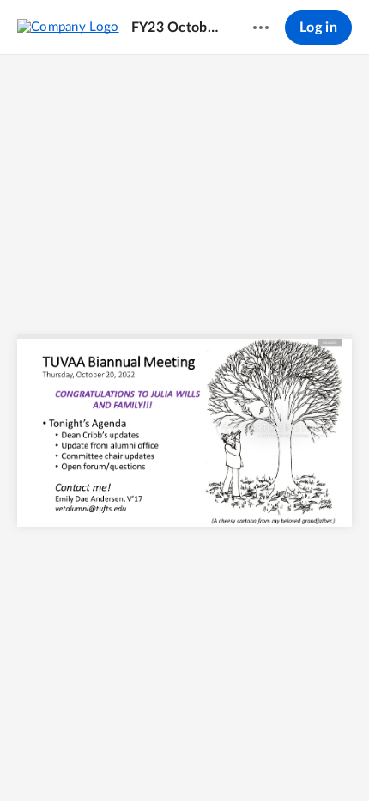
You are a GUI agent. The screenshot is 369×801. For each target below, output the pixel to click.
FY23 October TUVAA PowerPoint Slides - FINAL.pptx (176, 27)
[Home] (68, 26)
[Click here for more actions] (261, 27)
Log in (318, 27)
